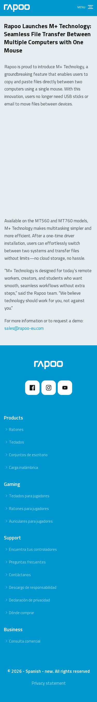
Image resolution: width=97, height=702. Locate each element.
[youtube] (65, 387)
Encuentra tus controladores (33, 549)
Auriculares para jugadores (31, 521)
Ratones (16, 429)
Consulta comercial (24, 641)
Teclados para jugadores (29, 496)
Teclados (16, 442)
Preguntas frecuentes (27, 562)
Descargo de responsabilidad (32, 587)
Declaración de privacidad (29, 600)
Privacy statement (49, 683)
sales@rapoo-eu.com (24, 328)
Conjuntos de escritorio (28, 455)
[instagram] (48, 387)
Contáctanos (20, 575)
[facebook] (32, 387)
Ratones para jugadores (29, 509)
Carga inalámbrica (23, 467)
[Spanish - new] (17, 8)
